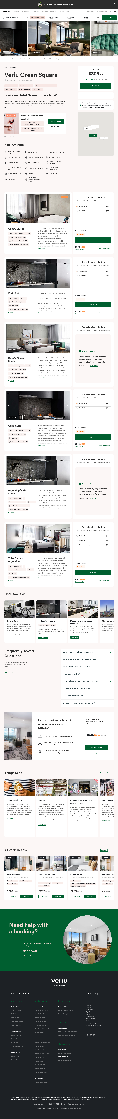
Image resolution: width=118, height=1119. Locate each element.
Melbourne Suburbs (41, 1039)
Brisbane (62, 1001)
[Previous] (5, 38)
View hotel (13, 896)
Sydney (14, 1001)
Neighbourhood (60, 59)
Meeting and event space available (81, 622)
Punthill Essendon (40, 1050)
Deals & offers (26, 11)
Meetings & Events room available (46, 85)
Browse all (104, 773)
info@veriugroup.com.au (74, 1104)
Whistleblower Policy (66, 1108)
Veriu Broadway (13, 875)
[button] (113, 12)
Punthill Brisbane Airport (65, 1010)
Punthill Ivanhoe (39, 1057)
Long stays (53, 11)
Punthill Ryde (15, 1042)
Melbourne (39, 1001)
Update (109, 17)
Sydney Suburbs (16, 1031)
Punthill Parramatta (17, 1039)
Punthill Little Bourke (41, 1014)
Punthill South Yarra (40, 1021)
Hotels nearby (72, 59)
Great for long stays (26, 85)
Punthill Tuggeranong (64, 1060)
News (88, 1014)
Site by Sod (77, 1108)
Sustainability (90, 1016)
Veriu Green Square (17, 1021)
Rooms (14, 59)
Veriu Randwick (109, 875)
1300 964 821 (94, 366)
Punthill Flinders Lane (41, 1010)
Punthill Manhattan (40, 1017)
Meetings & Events (49, 59)
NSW (6, 67)
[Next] (113, 38)
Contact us (38, 1104)
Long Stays (38, 59)
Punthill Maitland (16, 1060)
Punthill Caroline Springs (42, 1042)
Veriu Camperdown (46, 875)
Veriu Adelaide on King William (67, 1031)
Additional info (22, 59)
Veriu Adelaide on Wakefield (67, 1035)
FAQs (30, 59)
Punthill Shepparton (41, 1082)
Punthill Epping (39, 1046)
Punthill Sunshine (40, 1068)
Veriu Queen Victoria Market (43, 1029)
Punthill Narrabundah (64, 1053)
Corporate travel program (93, 1025)
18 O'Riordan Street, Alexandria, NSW (19, 80)
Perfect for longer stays (48, 621)
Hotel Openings (90, 1018)
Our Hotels (16, 11)
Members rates (79, 249)
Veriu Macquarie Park (17, 1046)
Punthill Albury (15, 1056)
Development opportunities (94, 1023)
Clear (27, 17)
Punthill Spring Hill (63, 1014)
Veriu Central (76, 875)
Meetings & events (64, 11)
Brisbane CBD (62, 1006)
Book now (95, 85)
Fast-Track (89, 1009)
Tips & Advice (90, 1012)
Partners (88, 1021)
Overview (7, 59)
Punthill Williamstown (41, 1072)
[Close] (115, 3)
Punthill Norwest (16, 1035)
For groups (45, 11)
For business (35, 11)
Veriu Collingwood (40, 1025)
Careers (88, 1007)
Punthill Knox (39, 1061)
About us (89, 1005)
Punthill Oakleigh (40, 1065)
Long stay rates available (78, 886)
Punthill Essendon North (42, 1053)
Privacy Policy (41, 1108)
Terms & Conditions (53, 1108)
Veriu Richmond (39, 1032)
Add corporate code (37, 17)
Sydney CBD (12, 67)
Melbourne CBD (39, 1006)
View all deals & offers (11, 137)
